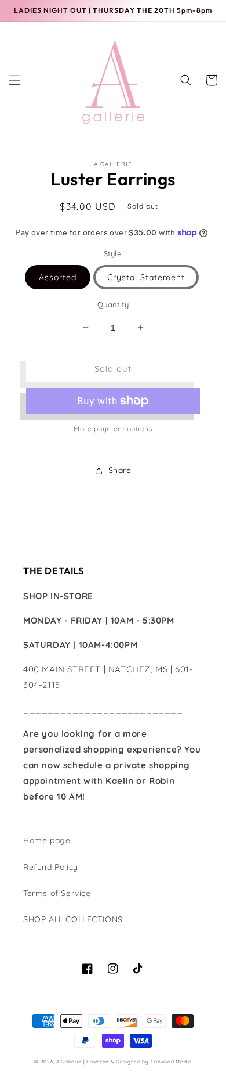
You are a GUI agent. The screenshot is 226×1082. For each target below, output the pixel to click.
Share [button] (120, 470)
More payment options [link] (113, 428)
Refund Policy (50, 867)
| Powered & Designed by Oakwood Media (137, 1062)
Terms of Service (57, 893)
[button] (14, 80)
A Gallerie (69, 1062)
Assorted (57, 277)
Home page (46, 840)
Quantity (113, 304)
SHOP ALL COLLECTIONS (73, 919)
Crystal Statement (146, 277)
